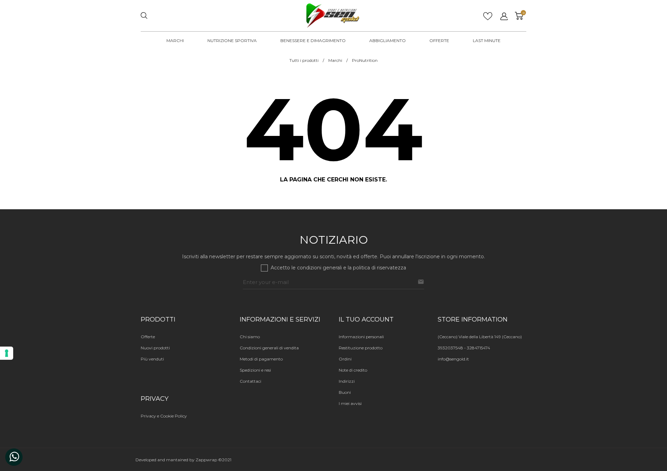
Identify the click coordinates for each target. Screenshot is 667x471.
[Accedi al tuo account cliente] (504, 16)
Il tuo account (366, 319)
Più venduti (152, 359)
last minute (487, 40)
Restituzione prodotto (360, 347)
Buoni (345, 392)
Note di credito (353, 370)
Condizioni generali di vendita (269, 347)
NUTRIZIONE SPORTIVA (232, 40)
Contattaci (250, 381)
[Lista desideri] (487, 18)
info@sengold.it (453, 359)
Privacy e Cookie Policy (164, 416)
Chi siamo (250, 336)
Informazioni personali (361, 336)
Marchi (175, 40)
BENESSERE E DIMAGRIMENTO (313, 40)
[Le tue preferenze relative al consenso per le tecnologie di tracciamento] (6, 353)
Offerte (148, 336)
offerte (439, 40)
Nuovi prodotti (155, 347)
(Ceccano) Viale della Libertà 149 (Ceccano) (480, 336)
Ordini (345, 359)
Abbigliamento (387, 40)
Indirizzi (347, 381)
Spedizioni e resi (255, 370)
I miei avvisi (350, 403)
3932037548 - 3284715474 (464, 347)
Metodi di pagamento (261, 359)
